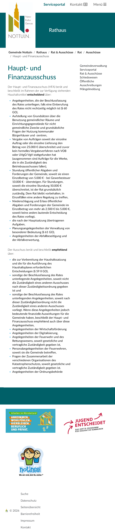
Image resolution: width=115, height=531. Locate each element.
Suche (24, 494)
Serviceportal (54, 4)
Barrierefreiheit (30, 514)
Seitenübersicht (30, 507)
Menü (98, 4)
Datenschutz (29, 500)
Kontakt (76, 4)
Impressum (27, 520)
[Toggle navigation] (80, 392)
